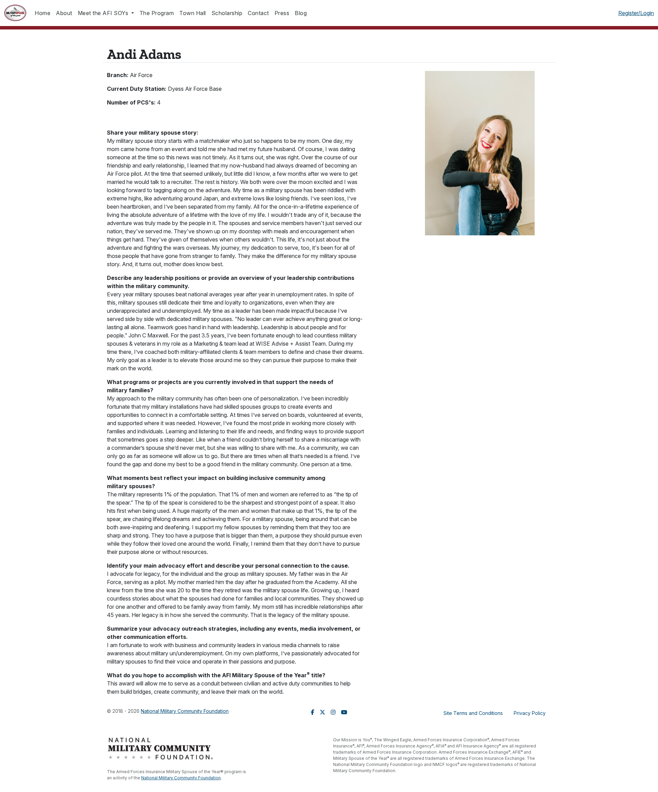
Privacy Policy (530, 713)
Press (282, 13)
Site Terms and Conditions (473, 713)
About (64, 13)
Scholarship (227, 13)
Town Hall (192, 13)
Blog (301, 13)
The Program (156, 13)
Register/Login (636, 13)
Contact (258, 13)
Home (42, 13)
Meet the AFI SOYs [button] (104, 13)
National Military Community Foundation (185, 711)
